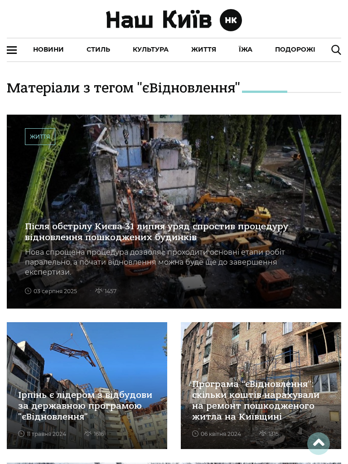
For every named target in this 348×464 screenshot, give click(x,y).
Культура (151, 49)
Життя (203, 49)
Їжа (245, 49)
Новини (48, 49)
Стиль (98, 49)
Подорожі (295, 49)
